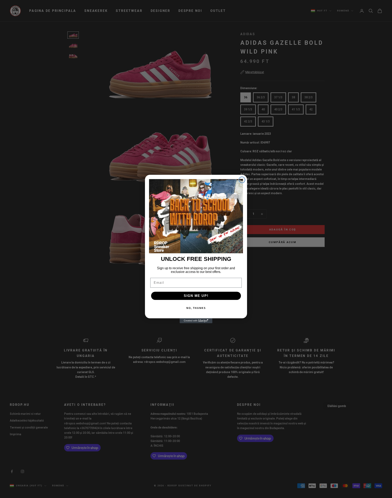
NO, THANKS (196, 308)
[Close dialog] (242, 180)
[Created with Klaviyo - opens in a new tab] (196, 320)
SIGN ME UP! (196, 295)
